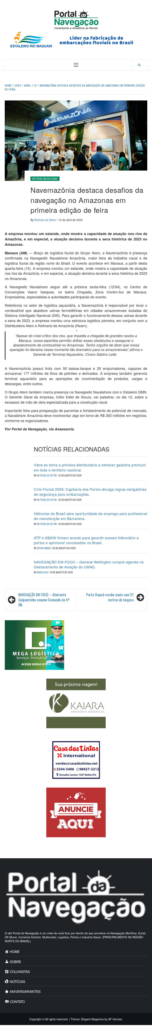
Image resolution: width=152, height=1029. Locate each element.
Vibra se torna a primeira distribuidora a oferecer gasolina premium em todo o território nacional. (90, 467)
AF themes (115, 1019)
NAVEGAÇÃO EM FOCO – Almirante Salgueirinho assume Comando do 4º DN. (43, 599)
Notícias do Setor (45, 220)
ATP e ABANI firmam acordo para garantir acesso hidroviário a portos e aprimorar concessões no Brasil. (86, 540)
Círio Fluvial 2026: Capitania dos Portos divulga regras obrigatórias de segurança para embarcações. (90, 492)
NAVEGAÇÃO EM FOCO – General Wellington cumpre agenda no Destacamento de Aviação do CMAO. (89, 564)
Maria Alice (43, 572)
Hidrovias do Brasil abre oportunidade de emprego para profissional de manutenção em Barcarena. (90, 516)
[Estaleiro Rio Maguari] (76, 39)
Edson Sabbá (44, 548)
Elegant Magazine (92, 1019)
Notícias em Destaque (45, 178)
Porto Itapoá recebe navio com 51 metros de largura (110, 597)
